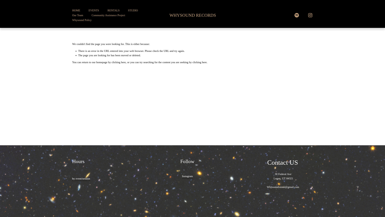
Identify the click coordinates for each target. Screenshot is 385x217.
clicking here (119, 62)
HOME (76, 10)
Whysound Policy (82, 20)
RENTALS (114, 10)
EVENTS (94, 10)
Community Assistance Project (108, 15)
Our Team (77, 15)
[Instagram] (310, 15)
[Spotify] (296, 15)
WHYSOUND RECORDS (192, 15)
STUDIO (133, 10)
